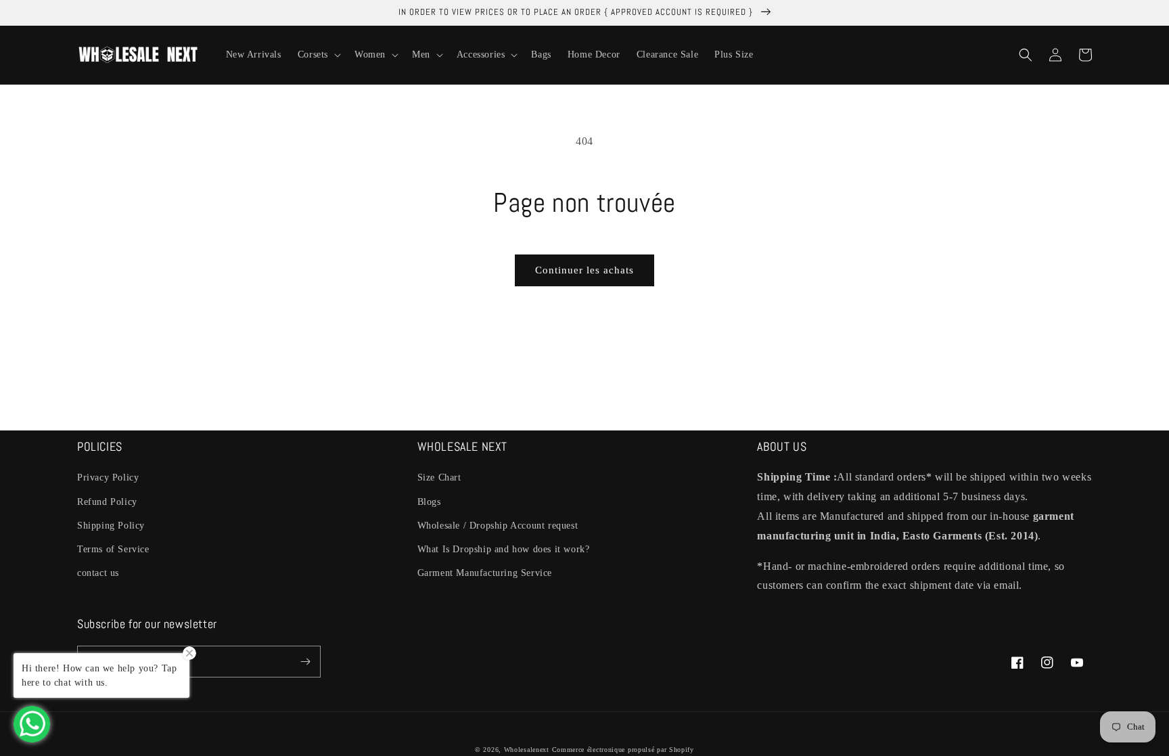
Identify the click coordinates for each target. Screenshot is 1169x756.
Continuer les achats (584, 270)
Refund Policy (107, 502)
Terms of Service (113, 549)
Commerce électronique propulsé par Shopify (623, 749)
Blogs (429, 502)
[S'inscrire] (305, 661)
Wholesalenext (526, 749)
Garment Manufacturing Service (484, 573)
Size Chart (439, 477)
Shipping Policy (111, 525)
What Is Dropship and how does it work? (503, 549)
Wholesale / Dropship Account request (497, 525)
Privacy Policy (108, 477)
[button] (318, 55)
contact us (98, 573)
